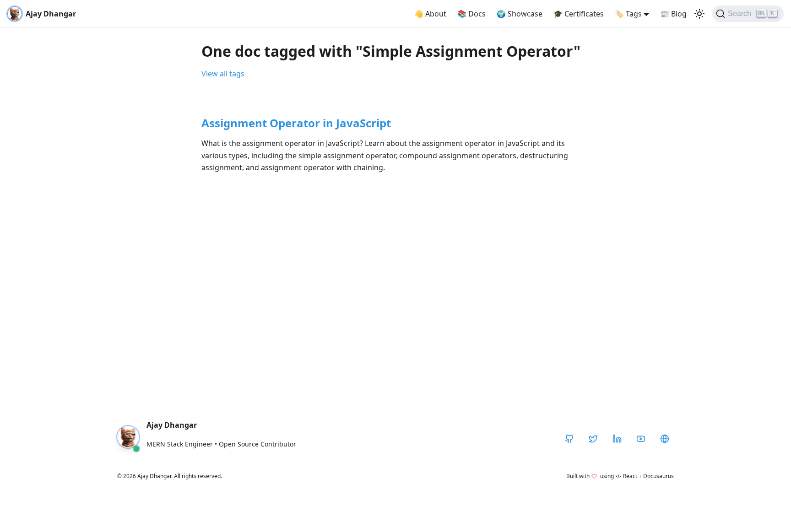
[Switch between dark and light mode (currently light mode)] (699, 13)
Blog (673, 14)
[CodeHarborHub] (665, 439)
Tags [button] (628, 14)
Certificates (578, 14)
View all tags (222, 74)
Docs (471, 14)
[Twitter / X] (593, 439)
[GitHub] (569, 439)
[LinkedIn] (617, 439)
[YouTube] (641, 439)
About (430, 14)
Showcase (519, 14)
